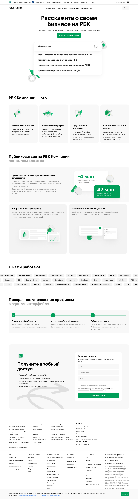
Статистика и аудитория (83, 434)
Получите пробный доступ (69, 35)
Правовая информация (111, 460)
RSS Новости (70, 464)
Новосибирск (51, 463)
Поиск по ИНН (80, 431)
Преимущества (62, 8)
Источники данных (81, 436)
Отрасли (47, 2)
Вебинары (35, 434)
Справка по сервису (82, 426)
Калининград (51, 471)
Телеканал (84, 2)
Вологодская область (53, 469)
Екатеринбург (51, 460)
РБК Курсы (89, 481)
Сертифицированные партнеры (18, 447)
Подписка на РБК (18, 2)
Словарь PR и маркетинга (40, 445)
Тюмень (49, 488)
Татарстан (50, 485)
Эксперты (35, 426)
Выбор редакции (37, 429)
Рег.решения (89, 473)
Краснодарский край (53, 474)
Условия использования (96, 390)
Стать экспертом (13, 434)
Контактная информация (16, 460)
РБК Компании (75, 2)
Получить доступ (98, 395)
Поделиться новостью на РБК (17, 426)
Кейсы (34, 432)
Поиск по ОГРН (80, 428)
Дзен (29, 471)
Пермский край (51, 480)
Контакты (79, 423)
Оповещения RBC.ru (72, 467)
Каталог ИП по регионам (58, 434)
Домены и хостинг (91, 467)
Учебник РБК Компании (39, 439)
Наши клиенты (74, 8)
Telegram (30, 469)
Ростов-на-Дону (51, 483)
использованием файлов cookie (28, 495)
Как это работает (86, 8)
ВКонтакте (31, 457)
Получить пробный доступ (16, 429)
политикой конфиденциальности (50, 495)
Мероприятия (39, 2)
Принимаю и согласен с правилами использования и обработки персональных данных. (97, 384)
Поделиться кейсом (14, 439)
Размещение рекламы (15, 466)
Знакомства (89, 476)
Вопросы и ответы (81, 441)
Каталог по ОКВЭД (56, 424)
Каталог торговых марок (58, 432)
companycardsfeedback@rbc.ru (120, 485)
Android (88, 460)
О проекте (11, 424)
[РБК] (10, 2)
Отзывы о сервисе (14, 445)
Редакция (11, 463)
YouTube (30, 466)
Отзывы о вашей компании (16, 437)
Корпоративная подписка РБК (17, 432)
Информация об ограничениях (114, 457)
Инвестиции (28, 2)
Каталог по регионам (57, 426)
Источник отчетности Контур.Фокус (86, 439)
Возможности (50, 8)
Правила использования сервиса (60, 437)
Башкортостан (51, 466)
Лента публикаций (38, 424)
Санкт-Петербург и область (55, 457)
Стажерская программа (15, 469)
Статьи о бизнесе (37, 442)
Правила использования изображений (61, 439)
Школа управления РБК (92, 484)
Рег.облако (89, 470)
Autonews (66, 2)
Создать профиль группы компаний (19, 442)
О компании (12, 457)
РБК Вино (91, 2)
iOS (87, 457)
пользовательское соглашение (94, 383)
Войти (126, 8)
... (97, 1)
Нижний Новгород (52, 477)
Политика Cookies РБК (82, 444)
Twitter (30, 460)
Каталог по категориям (57, 429)
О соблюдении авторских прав (114, 463)
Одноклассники (32, 463)
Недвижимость (56, 2)
